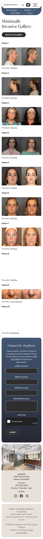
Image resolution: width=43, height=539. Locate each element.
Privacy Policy (22, 511)
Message (21, 398)
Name (21, 366)
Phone (21, 387)
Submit (12, 432)
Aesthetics (28, 10)
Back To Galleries (13, 34)
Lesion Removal (16, 301)
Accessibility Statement (24, 508)
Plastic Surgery (12, 10)
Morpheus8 (14, 333)
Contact (30, 13)
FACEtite (13, 68)
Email (21, 377)
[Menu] (35, 4)
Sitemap (12, 508)
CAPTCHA (22, 415)
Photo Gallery (16, 13)
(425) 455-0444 (21, 485)
